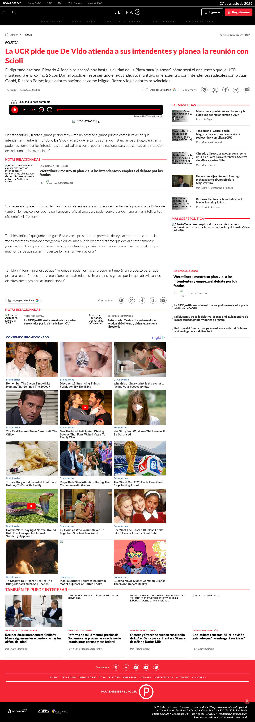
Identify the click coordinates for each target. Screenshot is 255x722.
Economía (70, 677)
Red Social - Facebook (126, 667)
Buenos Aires (87, 677)
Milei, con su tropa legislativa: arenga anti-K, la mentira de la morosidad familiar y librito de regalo (211, 318)
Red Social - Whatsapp (156, 667)
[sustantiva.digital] (60, 711)
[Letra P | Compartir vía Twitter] (215, 90)
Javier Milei (34, 3)
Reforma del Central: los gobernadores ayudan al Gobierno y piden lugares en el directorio (211, 329)
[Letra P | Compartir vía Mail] (247, 90)
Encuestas (163, 21)
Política (27, 34)
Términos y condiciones (207, 717)
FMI (60, 3)
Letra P (14, 34)
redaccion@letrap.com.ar (233, 713)
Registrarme (241, 12)
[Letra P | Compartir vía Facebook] (225, 90)
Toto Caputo (75, 3)
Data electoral (124, 21)
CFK (49, 3)
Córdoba (145, 677)
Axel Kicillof (94, 3)
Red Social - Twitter (116, 667)
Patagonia (182, 677)
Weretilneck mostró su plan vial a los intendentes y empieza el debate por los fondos (205, 281)
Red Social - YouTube (146, 667)
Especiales (84, 21)
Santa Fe (114, 677)
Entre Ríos (129, 677)
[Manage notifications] (247, 701)
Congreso (199, 677)
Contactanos (102, 667)
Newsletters (200, 21)
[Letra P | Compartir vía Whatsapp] (204, 90)
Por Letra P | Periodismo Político (23, 89)
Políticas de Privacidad (234, 717)
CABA (102, 677)
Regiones (51, 21)
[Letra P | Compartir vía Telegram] (236, 90)
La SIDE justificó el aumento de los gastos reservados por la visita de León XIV (211, 307)
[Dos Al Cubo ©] (17, 711)
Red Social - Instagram (136, 667)
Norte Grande (163, 677)
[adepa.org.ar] (43, 711)
